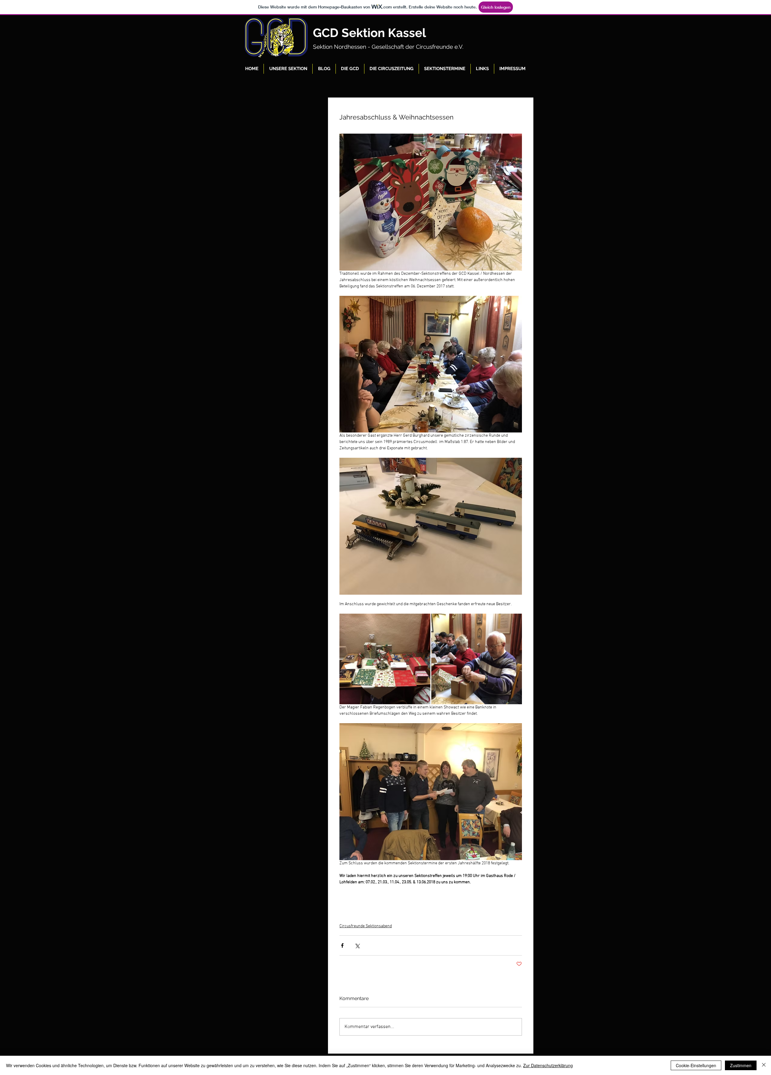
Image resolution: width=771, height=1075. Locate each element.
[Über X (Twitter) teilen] (357, 945)
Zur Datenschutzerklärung (548, 1065)
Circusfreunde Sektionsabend (365, 926)
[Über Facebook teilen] (342, 945)
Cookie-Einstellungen (696, 1065)
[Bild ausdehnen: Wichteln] (476, 659)
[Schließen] (763, 1065)
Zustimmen (740, 1065)
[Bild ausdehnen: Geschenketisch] (384, 659)
